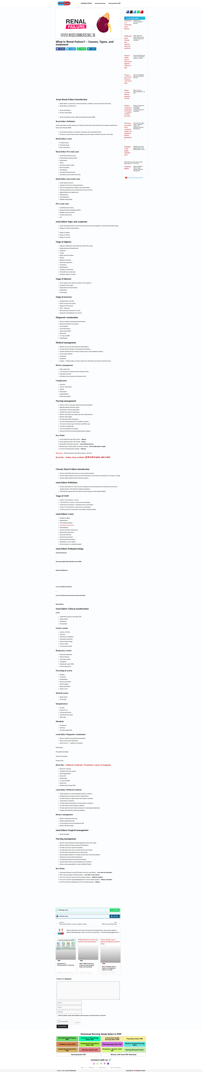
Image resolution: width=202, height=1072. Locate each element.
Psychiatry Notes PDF (135, 1039)
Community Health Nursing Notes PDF (112, 1038)
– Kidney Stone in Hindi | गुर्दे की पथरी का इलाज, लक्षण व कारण (83, 457)
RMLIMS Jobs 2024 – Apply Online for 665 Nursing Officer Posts (139, 148)
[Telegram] (134, 12)
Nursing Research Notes (135, 1050)
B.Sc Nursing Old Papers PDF (67, 1038)
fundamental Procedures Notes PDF (90, 1044)
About (82, 1067)
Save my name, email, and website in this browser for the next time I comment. (82, 1015)
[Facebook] (127, 12)
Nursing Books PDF (78, 1054)
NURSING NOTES (86, 3)
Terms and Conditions (115, 1067)
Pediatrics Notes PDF (67, 1044)
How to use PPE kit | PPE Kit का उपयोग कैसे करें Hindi (138, 76)
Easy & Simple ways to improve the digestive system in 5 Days (109, 968)
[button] (60, 48)
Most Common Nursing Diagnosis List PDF (139, 92)
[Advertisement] (88, 64)
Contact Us (91, 1067)
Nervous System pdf (89, 1050)
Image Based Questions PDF (67, 1049)
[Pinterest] (141, 12)
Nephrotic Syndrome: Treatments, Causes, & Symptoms (88, 765)
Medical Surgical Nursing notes (134, 1044)
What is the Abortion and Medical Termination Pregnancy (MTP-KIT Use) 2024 (138, 108)
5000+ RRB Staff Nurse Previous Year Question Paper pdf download (86, 965)
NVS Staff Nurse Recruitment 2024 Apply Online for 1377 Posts (133, 162)
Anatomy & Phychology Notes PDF (90, 1038)
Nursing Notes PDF (115, 3)
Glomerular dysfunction (67, 525)
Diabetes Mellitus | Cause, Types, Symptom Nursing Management (138, 168)
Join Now (115, 910)
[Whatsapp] (138, 12)
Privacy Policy (101, 1067)
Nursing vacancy (100, 3)
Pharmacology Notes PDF (112, 1044)
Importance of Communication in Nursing (65, 964)
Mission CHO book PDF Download (123, 1054)
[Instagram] (131, 12)
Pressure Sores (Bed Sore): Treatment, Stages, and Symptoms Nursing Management (138, 125)
